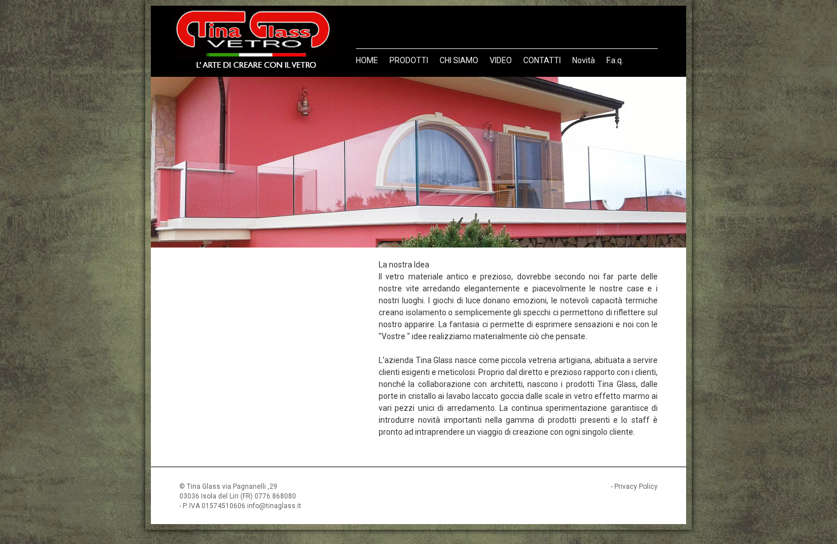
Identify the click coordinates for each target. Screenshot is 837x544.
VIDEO (501, 60)
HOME (367, 60)
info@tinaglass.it (274, 506)
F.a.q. (614, 60)
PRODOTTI (408, 60)
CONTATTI (542, 60)
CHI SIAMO (459, 60)
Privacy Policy (636, 487)
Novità (583, 60)
